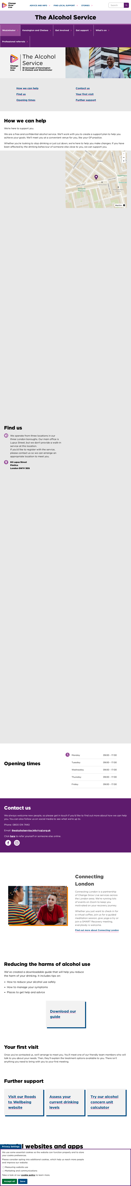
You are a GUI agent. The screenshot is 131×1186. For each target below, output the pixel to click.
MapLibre (118, 205)
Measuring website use (16, 1167)
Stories (85, 5)
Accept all (9, 1181)
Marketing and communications (20, 1171)
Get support (82, 30)
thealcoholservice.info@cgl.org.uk (31, 830)
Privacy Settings (10, 1146)
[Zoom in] (124, 154)
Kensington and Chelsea (35, 30)
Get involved (62, 30)
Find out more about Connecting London (97, 930)
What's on (101, 30)
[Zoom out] (124, 157)
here (12, 836)
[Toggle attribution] (124, 205)
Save (22, 1181)
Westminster (9, 30)
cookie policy (28, 1175)
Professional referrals (14, 41)
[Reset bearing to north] (124, 161)
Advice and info (39, 5)
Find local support (64, 5)
